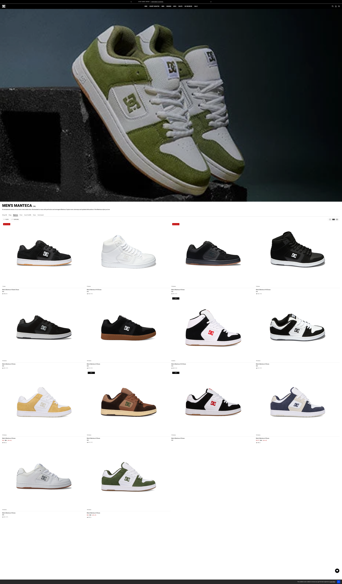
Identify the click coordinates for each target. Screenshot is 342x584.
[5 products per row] (337, 219)
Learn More (332, 581)
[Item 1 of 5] (44, 253)
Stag (10, 215)
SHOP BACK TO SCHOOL (177, 1)
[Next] (210, 1)
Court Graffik (27, 215)
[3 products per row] (330, 219)
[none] (44, 284)
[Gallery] (44, 253)
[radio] (4, 284)
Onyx (34, 215)
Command (41, 215)
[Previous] (131, 1)
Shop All (4, 215)
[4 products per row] (333, 219)
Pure (21, 215)
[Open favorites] (337, 571)
